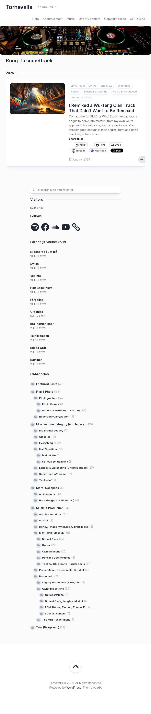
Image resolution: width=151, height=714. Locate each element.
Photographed (48, 398)
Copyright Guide (115, 19)
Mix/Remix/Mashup (95, 91)
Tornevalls (19, 7)
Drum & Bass (50, 539)
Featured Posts (46, 384)
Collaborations (54, 594)
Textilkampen (39, 335)
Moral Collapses (47, 488)
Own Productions (81, 97)
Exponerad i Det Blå (43, 251)
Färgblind (36, 299)
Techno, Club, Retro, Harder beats (63, 563)
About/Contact (53, 19)
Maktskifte (49, 455)
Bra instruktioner (42, 323)
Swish (34, 263)
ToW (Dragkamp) (47, 627)
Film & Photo (44, 391)
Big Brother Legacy (51, 430)
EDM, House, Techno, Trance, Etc (91, 85)
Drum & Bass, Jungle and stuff (64, 601)
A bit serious (47, 494)
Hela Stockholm (41, 287)
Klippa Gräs (38, 347)
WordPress (73, 687)
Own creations (51, 551)
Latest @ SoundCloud (48, 242)
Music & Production (125, 91)
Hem (35, 19)
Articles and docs (50, 514)
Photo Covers (50, 404)
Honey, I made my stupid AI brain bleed (63, 526)
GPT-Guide (137, 19)
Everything (124, 85)
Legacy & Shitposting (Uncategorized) (63, 467)
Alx (99, 687)
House (75, 91)
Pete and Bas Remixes (56, 557)
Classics (45, 436)
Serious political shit (55, 461)
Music (70, 19)
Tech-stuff (45, 480)
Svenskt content (55, 613)
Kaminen (36, 359)
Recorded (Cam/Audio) (54, 416)
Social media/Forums (52, 474)
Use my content (89, 19)
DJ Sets (44, 520)
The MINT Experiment (56, 619)
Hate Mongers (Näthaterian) (56, 500)
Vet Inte (35, 275)
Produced (45, 576)
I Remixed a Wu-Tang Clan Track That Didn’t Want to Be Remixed (102, 108)
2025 (10, 73)
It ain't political (48, 449)
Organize (36, 311)
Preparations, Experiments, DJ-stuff (61, 570)
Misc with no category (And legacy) (61, 424)
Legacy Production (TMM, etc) (61, 582)
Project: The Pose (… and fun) (61, 410)
